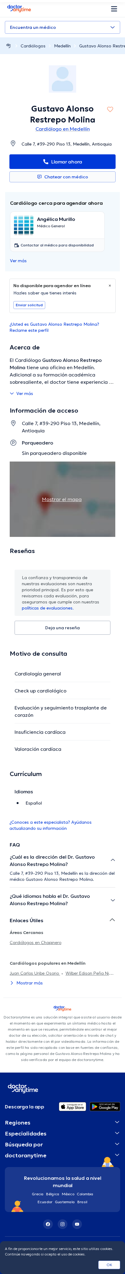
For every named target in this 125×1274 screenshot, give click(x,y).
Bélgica (52, 1194)
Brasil (82, 1202)
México (68, 1194)
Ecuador (45, 1202)
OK (109, 1264)
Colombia (85, 1194)
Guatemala (65, 1202)
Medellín (62, 46)
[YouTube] (77, 1224)
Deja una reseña (62, 627)
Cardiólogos (33, 46)
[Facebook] (48, 1224)
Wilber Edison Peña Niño (90, 973)
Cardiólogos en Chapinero (35, 942)
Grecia (38, 1194)
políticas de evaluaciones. (48, 608)
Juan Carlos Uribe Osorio (35, 973)
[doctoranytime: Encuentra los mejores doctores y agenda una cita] (8, 45)
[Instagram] (62, 1224)
